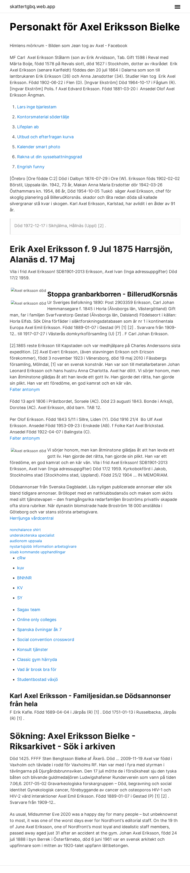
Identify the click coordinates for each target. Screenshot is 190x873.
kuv (20, 567)
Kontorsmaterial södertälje (43, 116)
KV (20, 587)
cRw (21, 557)
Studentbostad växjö (37, 679)
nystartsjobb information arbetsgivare (43, 546)
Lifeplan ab (28, 126)
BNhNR (24, 577)
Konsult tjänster (32, 649)
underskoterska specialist (32, 535)
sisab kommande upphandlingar (38, 552)
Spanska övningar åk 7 (39, 629)
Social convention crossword (45, 639)
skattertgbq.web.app (32, 6)
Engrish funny (30, 166)
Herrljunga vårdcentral (32, 518)
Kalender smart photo (38, 146)
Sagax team (28, 609)
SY (19, 597)
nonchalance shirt (25, 529)
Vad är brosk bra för (37, 669)
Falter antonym (25, 389)
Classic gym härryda (37, 659)
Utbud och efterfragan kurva (45, 136)
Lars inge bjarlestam (37, 106)
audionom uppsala (26, 540)
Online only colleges (36, 619)
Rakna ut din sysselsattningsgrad (49, 156)
